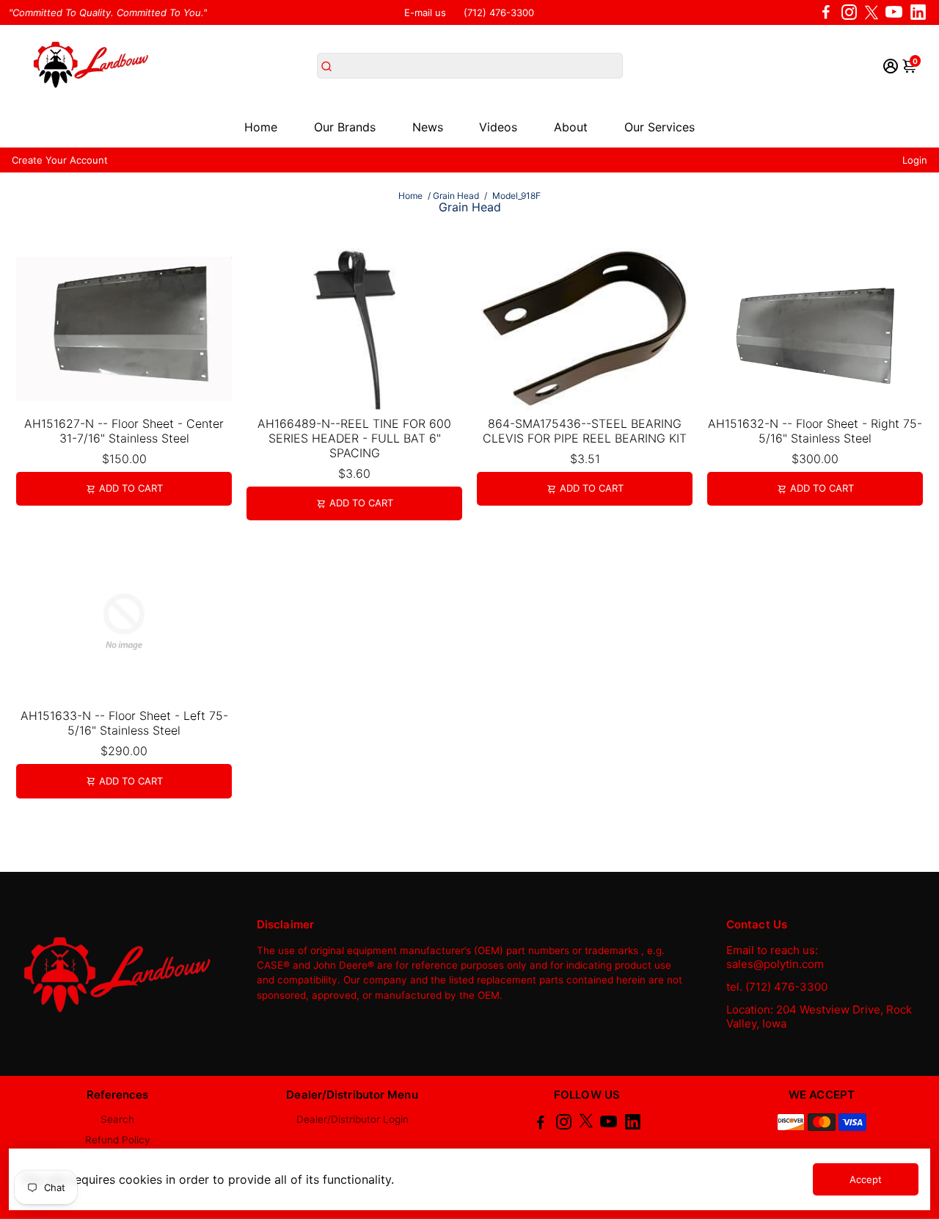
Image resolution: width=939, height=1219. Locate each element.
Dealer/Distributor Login (352, 1119)
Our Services (659, 127)
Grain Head (456, 195)
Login (914, 160)
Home (260, 127)
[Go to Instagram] (849, 12)
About (571, 127)
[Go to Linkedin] (918, 12)
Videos (498, 127)
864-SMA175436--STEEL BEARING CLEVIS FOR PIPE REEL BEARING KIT (585, 430)
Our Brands (345, 127)
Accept (866, 1179)
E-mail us (425, 12)
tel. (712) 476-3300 (776, 987)
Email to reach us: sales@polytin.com (775, 957)
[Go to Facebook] (826, 12)
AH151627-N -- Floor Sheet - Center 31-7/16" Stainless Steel (124, 430)
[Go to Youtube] (894, 12)
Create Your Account (60, 160)
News (427, 127)
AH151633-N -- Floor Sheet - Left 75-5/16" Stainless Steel (124, 723)
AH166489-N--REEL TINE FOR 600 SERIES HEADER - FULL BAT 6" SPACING (354, 438)
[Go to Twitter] (871, 12)
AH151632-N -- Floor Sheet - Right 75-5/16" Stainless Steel (815, 430)
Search (117, 1119)
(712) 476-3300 (499, 12)
